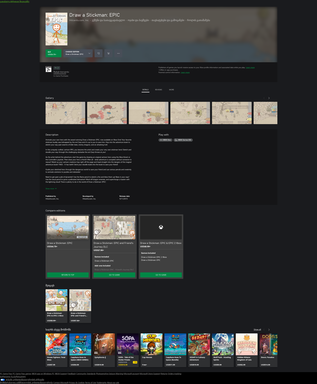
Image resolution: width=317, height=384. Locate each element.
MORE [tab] (171, 89)
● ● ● (118, 53)
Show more (50, 188)
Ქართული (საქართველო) (13, 376)
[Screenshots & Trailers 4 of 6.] (190, 113)
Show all (257, 329)
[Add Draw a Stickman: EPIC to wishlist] (99, 53)
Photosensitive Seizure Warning (109, 373)
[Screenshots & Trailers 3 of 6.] (148, 113)
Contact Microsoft (60, 382)
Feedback (72, 373)
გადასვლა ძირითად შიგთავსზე (14, 1)
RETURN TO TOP (68, 275)
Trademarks (101, 382)
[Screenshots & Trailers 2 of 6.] (107, 113)
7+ (55, 68)
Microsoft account (131, 373)
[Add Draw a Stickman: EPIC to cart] (108, 53)
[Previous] (264, 98)
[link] (56, 306)
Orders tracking (174, 373)
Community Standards (85, 373)
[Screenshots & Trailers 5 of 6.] (232, 113)
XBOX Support (61, 373)
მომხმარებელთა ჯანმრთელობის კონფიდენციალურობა (26, 382)
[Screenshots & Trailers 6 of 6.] (273, 113)
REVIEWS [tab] (158, 89)
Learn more (250, 67)
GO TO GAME (114, 275)
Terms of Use (90, 382)
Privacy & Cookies (77, 382)
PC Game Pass (6, 373)
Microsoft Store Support (150, 373)
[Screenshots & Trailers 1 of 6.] (65, 113)
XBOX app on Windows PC (43, 373)
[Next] (268, 98)
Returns (164, 373)
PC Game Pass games (22, 373)
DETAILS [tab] (145, 89)
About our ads (113, 382)
